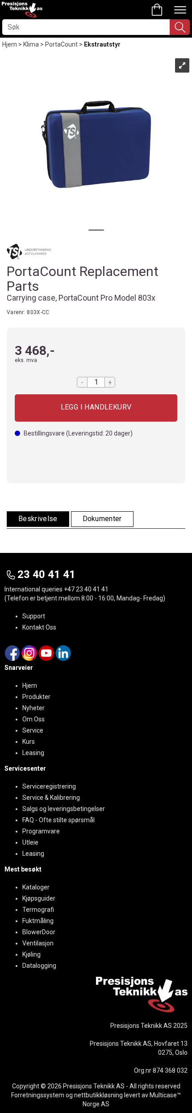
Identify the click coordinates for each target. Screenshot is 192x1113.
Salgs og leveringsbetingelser (63, 808)
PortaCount (61, 44)
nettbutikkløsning (98, 1095)
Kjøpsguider (38, 898)
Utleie (30, 842)
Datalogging (39, 965)
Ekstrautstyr (102, 44)
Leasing (33, 752)
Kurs (28, 741)
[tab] (38, 519)
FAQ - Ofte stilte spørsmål (58, 820)
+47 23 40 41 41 (86, 589)
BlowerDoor (38, 932)
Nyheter (33, 708)
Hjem (9, 44)
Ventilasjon (38, 943)
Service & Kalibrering (51, 797)
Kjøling (31, 954)
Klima (31, 44)
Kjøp (96, 408)
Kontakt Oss (39, 627)
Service (32, 730)
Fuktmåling (38, 920)
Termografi (38, 909)
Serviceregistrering (49, 786)
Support (33, 616)
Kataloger (36, 887)
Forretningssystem (37, 1095)
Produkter (36, 696)
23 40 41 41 (46, 574)
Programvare (41, 831)
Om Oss (33, 719)
